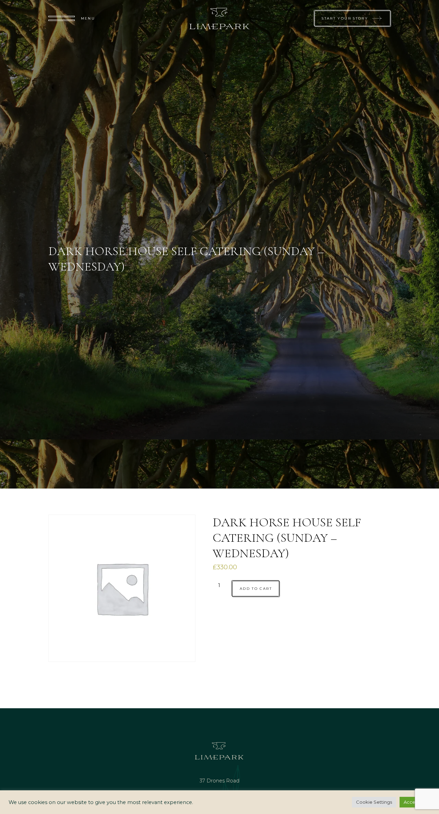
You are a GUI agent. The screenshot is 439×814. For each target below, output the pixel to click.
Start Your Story (345, 18)
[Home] (220, 18)
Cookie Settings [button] (374, 802)
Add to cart (256, 589)
